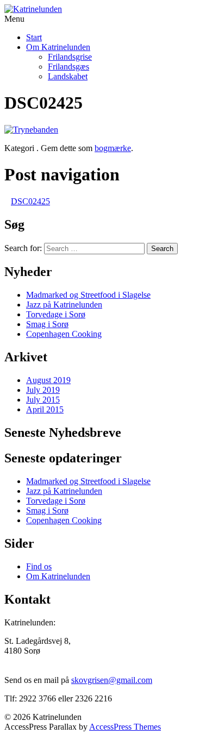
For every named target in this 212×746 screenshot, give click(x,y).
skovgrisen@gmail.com (111, 680)
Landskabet (68, 76)
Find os (39, 566)
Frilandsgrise (70, 56)
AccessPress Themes (125, 726)
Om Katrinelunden (58, 47)
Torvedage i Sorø (55, 314)
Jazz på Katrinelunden (64, 304)
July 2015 (43, 399)
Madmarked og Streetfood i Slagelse (88, 294)
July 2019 (43, 389)
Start (34, 37)
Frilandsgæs (68, 66)
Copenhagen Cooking (64, 333)
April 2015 (45, 409)
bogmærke (113, 148)
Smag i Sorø (47, 324)
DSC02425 (30, 201)
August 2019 (48, 380)
